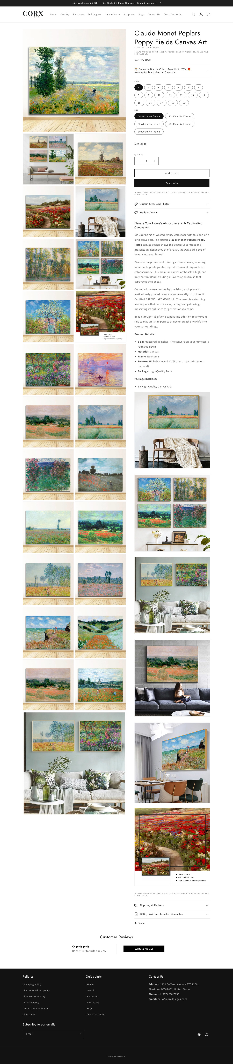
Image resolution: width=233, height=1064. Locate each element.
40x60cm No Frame (180, 116)
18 (173, 102)
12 (181, 95)
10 (159, 95)
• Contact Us (92, 1002)
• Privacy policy (31, 1002)
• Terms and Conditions (35, 1008)
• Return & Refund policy (36, 990)
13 (192, 95)
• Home (90, 984)
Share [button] (141, 923)
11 (170, 95)
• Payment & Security (34, 996)
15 (139, 102)
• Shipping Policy (32, 984)
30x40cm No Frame (149, 116)
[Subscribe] (80, 1034)
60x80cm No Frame (180, 123)
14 (204, 95)
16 (150, 102)
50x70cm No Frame (149, 123)
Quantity (138, 154)
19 (184, 102)
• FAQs (89, 1008)
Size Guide (140, 144)
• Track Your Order (95, 1014)
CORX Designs (119, 1056)
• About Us (91, 996)
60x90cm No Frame (149, 131)
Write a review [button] (144, 949)
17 (161, 102)
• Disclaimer (29, 1014)
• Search (90, 990)
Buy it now (171, 183)
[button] (112, 14)
